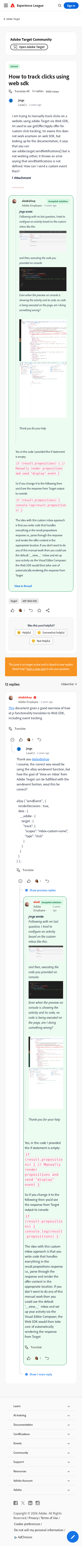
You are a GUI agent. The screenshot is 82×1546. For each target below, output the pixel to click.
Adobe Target (13, 18)
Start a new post (35, 669)
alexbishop (29, 201)
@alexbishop (40, 759)
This (11, 708)
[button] (22, 91)
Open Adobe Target (32, 47)
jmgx (21, 100)
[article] (41, 719)
